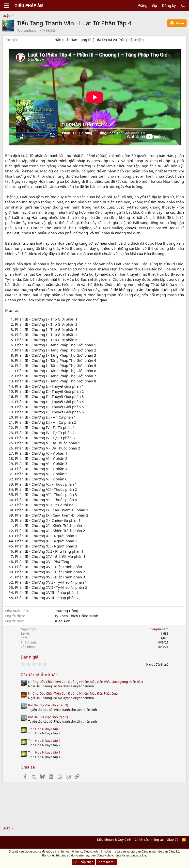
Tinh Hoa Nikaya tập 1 (44, 752)
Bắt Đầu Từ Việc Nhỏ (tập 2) (48, 705)
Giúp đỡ (172, 839)
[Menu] (7, 6)
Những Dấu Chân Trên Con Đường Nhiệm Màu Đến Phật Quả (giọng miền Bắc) (85, 681)
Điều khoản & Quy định (114, 839)
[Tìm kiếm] (183, 5)
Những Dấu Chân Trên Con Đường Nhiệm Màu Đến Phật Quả (73, 693)
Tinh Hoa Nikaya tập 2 (44, 740)
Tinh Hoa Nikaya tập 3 (44, 729)
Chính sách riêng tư (149, 839)
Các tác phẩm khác (39, 674)
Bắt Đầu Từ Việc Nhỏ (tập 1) (48, 717)
